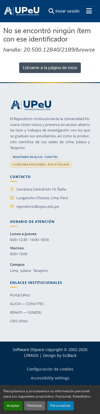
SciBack (69, 355)
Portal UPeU (20, 295)
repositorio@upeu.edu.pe (37, 206)
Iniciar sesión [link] (67, 11)
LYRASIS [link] (31, 355)
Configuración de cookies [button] (50, 369)
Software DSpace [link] (28, 349)
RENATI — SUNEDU (26, 312)
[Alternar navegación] (89, 11)
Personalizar (60, 405)
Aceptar (13, 405)
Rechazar (34, 405)
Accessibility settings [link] (50, 378)
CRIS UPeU (19, 320)
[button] (21, 11)
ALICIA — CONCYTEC (27, 303)
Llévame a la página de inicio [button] (50, 68)
